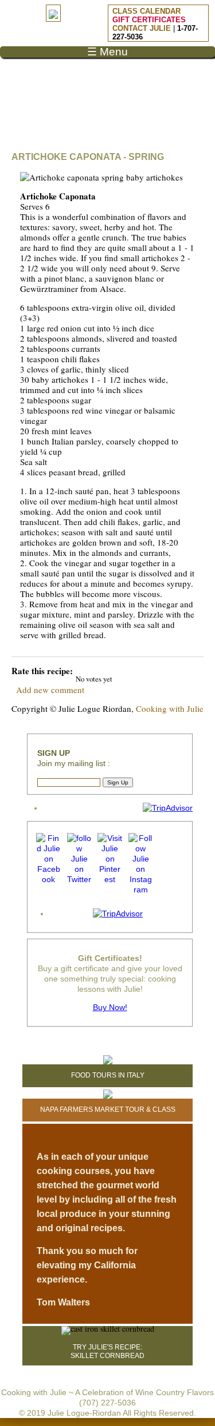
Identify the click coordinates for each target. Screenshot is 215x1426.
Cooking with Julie (170, 708)
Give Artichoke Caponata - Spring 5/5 (129, 670)
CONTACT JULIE (141, 28)
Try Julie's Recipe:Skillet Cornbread (107, 1351)
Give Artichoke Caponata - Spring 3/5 (110, 670)
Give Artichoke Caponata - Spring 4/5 (119, 670)
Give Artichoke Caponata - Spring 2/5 (100, 670)
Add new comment (50, 689)
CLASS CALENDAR (146, 11)
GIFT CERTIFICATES (149, 19)
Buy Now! (110, 1007)
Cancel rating (80, 670)
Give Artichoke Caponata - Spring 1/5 (90, 670)
